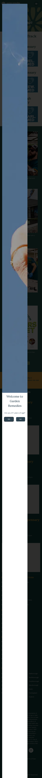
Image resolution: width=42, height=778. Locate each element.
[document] (21, 389)
